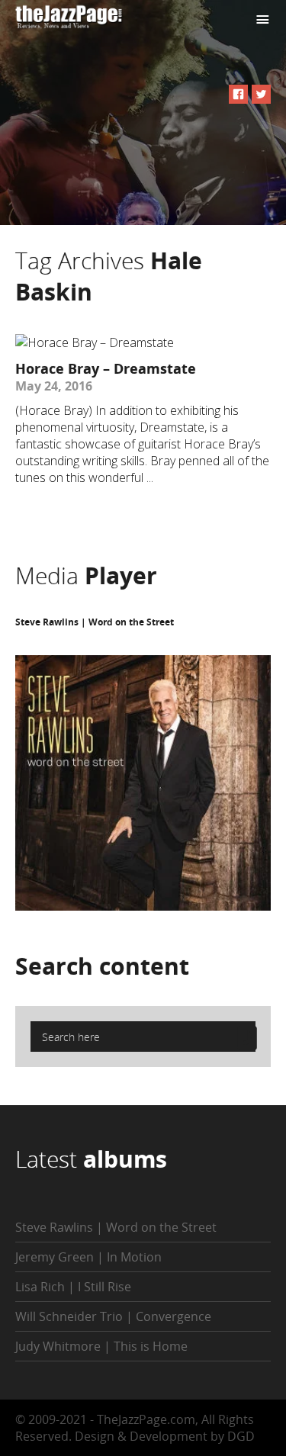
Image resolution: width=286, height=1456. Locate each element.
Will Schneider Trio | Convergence (113, 1316)
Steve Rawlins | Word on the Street (94, 622)
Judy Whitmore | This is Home (101, 1346)
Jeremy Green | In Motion (88, 1257)
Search (102, 966)
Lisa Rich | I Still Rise (73, 1286)
